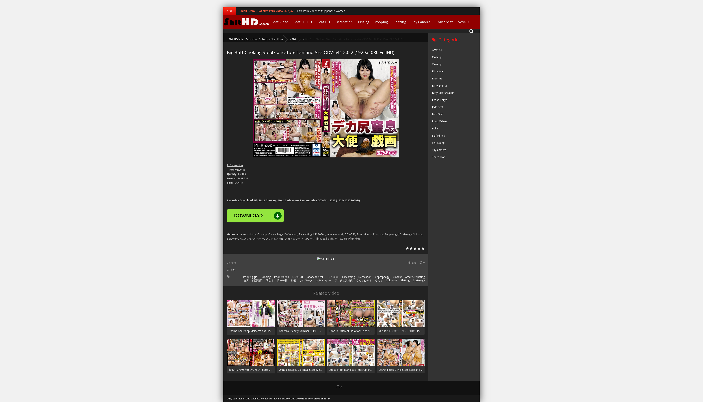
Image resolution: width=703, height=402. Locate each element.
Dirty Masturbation (443, 92)
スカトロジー (323, 280)
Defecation (344, 22)
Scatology (418, 280)
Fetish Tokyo (439, 100)
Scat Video (280, 22)
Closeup (397, 277)
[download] (255, 215)
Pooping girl (249, 277)
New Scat (437, 114)
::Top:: (339, 386)
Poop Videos (439, 121)
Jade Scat (437, 107)
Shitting (399, 22)
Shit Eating (438, 142)
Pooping (381, 22)
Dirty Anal (438, 71)
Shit (233, 269)
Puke (435, 128)
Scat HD (323, 22)
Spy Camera (421, 22)
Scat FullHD (303, 22)
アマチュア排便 (343, 280)
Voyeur (463, 22)
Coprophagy (381, 277)
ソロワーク (305, 280)
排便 (293, 280)
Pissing (363, 22)
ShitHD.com (246, 22)
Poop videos (281, 277)
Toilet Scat (444, 22)
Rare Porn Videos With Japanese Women (321, 11)
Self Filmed (438, 135)
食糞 (246, 280)
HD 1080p (332, 277)
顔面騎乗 (257, 280)
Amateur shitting (415, 277)
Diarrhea (437, 78)
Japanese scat (314, 277)
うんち (378, 280)
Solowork (391, 280)
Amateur (437, 50)
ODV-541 (297, 277)
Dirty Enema (439, 85)
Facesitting (348, 277)
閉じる (269, 280)
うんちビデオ (363, 280)
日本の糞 (281, 280)
